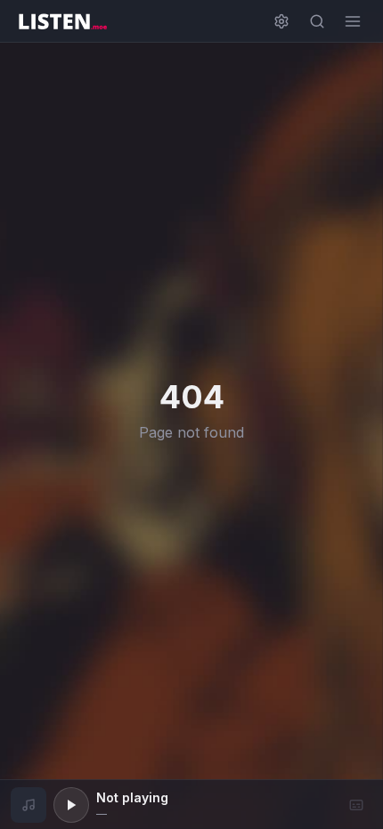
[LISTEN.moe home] (62, 21)
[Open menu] (353, 21)
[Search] (317, 21)
